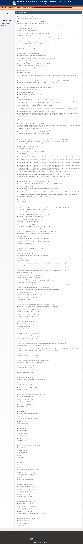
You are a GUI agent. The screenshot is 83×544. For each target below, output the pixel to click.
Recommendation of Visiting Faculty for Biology (26, 245)
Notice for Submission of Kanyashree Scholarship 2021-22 (28, 314)
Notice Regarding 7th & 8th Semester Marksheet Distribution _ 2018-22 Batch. (32, 217)
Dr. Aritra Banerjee (21, 431)
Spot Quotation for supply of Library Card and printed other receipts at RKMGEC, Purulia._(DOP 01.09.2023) (37, 179)
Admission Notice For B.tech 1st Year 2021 (25, 341)
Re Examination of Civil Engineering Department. (26, 26)
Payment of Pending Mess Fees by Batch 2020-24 (27, 135)
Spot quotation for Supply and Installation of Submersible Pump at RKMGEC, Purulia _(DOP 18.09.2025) (36, 58)
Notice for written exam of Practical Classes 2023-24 (27, 148)
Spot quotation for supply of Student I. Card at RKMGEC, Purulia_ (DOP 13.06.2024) (33, 143)
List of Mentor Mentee (22, 452)
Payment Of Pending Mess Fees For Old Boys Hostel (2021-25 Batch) (30, 67)
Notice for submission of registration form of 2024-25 (27, 97)
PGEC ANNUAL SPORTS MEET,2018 (24, 515)
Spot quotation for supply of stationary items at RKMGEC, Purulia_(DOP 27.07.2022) (33, 238)
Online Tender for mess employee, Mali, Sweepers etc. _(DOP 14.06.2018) (31, 513)
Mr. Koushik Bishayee (22, 459)
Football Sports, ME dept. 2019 (23, 403)
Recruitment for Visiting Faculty (23, 369)
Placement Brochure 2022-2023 (23, 236)
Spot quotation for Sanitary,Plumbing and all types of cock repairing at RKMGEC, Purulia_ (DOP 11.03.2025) (37, 82)
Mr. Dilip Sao (20, 425)
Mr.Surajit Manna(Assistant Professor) (25, 491)
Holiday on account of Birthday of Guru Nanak (26, 48)
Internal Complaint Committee (23, 331)
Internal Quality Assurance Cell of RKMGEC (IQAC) (27, 338)
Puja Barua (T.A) (21, 465)
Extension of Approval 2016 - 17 (23, 523)
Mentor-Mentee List (21, 285)
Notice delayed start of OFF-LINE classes (25, 186)
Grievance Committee (22, 7)
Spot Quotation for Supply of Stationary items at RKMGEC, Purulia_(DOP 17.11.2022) (33, 214)
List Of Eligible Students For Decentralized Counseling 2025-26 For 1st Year (31, 55)
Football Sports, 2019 (22, 406)
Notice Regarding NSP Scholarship (24, 367)
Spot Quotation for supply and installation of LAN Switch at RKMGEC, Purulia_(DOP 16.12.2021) (35, 304)
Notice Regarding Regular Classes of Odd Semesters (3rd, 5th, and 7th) (31, 246)
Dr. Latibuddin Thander (22, 416)
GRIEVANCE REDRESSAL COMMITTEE (25, 437)
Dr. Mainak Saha (21, 457)
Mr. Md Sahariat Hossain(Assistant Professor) (26, 498)
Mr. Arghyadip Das (21, 440)
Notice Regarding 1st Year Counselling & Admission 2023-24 (28, 184)
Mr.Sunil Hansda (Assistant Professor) (25, 510)
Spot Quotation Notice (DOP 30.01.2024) (25, 153)
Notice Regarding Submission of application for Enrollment (28, 282)
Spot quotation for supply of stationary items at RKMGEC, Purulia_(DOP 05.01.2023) (33, 211)
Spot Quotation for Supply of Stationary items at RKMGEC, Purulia (30, 216)
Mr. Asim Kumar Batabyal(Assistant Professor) (26, 501)
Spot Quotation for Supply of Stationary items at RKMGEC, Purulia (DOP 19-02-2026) (33, 41)
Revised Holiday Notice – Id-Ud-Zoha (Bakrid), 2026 (27, 30)
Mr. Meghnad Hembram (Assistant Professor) (26, 482)
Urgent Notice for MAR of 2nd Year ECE (25, 396)
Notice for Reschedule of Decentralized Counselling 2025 (28, 53)
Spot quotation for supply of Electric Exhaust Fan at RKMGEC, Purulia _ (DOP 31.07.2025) (34, 62)
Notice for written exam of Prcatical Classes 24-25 (27, 92)
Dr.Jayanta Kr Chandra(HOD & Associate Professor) (27, 474)
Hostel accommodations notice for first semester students (28, 518)
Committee (12, 7)
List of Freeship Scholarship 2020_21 (24, 358)
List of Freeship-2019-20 (22, 409)
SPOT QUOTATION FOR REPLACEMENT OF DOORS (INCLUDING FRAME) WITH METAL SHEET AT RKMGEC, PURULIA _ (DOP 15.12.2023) (44, 171)
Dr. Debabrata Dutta (21, 442)
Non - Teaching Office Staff (23, 260)
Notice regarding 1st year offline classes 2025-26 (26, 50)
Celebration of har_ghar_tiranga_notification (25, 16)
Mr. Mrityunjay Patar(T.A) (22, 464)
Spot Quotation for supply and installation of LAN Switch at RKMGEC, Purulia (32, 302)
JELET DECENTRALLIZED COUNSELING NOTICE (27, 448)
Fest (33, 7)
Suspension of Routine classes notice (24, 382)
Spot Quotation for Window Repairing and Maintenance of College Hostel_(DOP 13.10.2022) (34, 226)
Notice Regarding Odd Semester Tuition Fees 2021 (27, 297)
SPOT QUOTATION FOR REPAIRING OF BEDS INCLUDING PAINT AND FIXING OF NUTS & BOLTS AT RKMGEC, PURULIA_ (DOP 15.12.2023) (44, 174)
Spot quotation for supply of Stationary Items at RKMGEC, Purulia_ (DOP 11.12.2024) (33, 94)
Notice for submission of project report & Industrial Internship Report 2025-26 (31, 45)
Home (1, 7)
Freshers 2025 (20, 79)
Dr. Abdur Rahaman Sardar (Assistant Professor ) (27, 489)
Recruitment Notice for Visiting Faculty (25, 250)
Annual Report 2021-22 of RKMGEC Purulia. (26, 253)
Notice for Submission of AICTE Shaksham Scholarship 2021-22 (29, 311)
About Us (19, 467)
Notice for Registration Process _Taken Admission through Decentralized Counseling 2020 (34, 360)
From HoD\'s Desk (21, 296)
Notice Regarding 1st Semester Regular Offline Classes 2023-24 (29, 178)
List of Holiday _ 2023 (22, 203)
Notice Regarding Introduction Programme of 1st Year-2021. (28, 335)
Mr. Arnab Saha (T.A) (21, 462)
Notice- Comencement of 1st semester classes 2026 (27, 20)
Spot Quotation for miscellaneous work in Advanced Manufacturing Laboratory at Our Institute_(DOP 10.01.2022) (38, 289)
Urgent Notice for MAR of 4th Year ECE (25, 399)
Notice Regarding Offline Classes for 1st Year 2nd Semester (29, 277)
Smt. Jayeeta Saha (21, 435)
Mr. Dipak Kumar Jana (22, 421)
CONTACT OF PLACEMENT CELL (24, 301)
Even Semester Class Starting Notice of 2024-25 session (28, 89)
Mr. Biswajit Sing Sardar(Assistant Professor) (26, 499)
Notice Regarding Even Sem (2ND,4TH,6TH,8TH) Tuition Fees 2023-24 (30, 151)
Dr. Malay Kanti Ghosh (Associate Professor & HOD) (27, 418)
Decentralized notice (21, 447)
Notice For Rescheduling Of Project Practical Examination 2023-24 (29, 146)
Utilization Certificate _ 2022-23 (23, 72)
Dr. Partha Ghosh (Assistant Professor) (25, 494)
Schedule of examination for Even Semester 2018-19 (27, 413)
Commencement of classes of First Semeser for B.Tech (28, 469)
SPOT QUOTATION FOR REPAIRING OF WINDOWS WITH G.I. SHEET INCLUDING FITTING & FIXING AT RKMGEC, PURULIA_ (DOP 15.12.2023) (44, 173)
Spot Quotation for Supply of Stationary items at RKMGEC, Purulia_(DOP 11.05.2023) (33, 196)
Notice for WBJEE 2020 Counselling (24, 374)
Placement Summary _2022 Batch (24, 201)
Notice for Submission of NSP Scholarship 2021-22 (27, 319)
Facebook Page (3, 25)
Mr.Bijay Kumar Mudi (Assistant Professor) (25, 476)
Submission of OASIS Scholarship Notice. (25, 28)
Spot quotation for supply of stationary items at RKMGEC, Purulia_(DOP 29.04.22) (33, 255)
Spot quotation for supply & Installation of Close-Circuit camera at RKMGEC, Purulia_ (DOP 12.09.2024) (36, 111)
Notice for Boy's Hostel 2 (22, 389)
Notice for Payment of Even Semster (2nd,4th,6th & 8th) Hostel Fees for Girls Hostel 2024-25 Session (36, 84)
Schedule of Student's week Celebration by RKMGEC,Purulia (29, 294)
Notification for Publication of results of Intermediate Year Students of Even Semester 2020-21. (35, 340)
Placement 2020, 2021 (22, 268)
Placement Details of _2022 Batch (24, 199)
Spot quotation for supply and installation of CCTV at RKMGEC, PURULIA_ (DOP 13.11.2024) (34, 99)
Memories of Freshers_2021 (23, 267)
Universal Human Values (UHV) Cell (24, 328)
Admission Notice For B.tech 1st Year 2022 (25, 229)
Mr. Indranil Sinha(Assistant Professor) (25, 503)
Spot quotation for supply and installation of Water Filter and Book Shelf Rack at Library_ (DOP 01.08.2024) (37, 130)
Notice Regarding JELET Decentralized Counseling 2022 (28, 221)
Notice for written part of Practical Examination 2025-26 (27, 46)
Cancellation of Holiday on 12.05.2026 (24, 35)
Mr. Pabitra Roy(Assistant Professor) (24, 484)
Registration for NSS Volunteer (23, 386)
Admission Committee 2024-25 (23, 116)
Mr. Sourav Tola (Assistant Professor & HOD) (26, 472)
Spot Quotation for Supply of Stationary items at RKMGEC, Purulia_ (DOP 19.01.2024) (33, 155)
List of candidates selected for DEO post (25, 377)
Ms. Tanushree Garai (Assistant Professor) (25, 486)
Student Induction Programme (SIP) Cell (25, 326)
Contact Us (31, 538)
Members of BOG (21, 353)
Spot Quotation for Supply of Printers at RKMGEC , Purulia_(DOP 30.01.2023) (32, 209)
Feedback (31, 539)
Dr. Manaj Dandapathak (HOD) (23, 323)
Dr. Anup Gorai (20, 460)
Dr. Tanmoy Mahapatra (22, 430)
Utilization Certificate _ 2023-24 (23, 70)
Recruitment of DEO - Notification (24, 401)
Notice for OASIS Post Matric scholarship (25, 372)
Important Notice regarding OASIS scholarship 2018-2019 (28, 445)
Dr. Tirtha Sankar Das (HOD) (23, 450)
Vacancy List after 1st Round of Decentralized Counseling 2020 (29, 362)
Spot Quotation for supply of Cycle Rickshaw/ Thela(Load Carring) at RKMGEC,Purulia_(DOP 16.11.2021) (37, 306)
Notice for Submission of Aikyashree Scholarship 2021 (27, 318)
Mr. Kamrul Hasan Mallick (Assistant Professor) (26, 481)
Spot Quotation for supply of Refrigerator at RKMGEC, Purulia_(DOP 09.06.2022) (32, 251)
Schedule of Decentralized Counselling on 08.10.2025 (27, 51)
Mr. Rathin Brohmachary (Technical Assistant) (26, 511)
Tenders (4, 7)
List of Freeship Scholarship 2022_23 (24, 212)
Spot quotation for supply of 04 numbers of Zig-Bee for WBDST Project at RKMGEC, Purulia (34, 190)
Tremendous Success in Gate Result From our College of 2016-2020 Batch (31, 379)
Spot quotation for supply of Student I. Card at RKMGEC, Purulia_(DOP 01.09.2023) (33, 181)
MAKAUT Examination (4, 28)
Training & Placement (29, 7)
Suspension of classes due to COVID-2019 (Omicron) (27, 292)
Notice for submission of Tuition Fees (24, 392)
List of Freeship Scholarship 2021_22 (24, 299)
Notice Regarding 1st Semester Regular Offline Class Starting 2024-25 (30, 123)
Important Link (8, 7)
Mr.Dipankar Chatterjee (22, 477)
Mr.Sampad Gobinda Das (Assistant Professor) (26, 506)
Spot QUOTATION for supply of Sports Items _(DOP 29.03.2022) (29, 275)
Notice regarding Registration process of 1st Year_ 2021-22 (28, 336)
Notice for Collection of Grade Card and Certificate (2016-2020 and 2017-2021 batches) (33, 287)
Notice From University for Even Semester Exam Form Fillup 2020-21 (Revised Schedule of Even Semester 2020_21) (39, 350)
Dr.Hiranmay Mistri (21, 455)
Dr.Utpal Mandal (21, 438)
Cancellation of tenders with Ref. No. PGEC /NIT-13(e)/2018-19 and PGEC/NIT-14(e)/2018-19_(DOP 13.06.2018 (38, 516)
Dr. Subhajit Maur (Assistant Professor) (25, 479)
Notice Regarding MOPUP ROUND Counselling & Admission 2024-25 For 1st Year (32, 128)
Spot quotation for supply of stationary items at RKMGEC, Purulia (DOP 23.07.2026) (32, 23)
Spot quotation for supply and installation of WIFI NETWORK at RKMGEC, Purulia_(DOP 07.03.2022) (36, 279)
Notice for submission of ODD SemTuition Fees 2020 (27, 357)
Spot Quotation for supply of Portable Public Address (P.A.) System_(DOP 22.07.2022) (33, 241)
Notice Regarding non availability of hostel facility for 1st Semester (29, 18)
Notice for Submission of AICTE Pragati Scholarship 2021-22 (29, 309)
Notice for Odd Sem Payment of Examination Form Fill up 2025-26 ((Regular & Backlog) (33, 37)
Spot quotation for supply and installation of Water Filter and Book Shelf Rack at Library (33, 131)
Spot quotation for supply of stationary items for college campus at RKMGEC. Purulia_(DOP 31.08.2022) (36, 231)
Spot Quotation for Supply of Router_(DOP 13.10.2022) (28, 224)
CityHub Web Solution (40, 542)
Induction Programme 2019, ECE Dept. (25, 404)
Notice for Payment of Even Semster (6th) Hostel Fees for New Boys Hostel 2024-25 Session (34, 85)
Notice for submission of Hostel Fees (24, 391)
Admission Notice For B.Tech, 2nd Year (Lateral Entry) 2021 (28, 333)
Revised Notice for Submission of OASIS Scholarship (27, 352)
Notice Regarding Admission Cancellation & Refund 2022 (28, 219)
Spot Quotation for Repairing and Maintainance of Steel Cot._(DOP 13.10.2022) (32, 228)
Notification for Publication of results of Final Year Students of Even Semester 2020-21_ (33, 345)
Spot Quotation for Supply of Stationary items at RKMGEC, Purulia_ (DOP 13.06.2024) (33, 144)
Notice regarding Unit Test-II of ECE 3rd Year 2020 (27, 387)
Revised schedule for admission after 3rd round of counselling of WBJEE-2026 (31, 21)
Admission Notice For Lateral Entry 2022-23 (26, 243)
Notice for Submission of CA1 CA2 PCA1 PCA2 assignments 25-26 (30, 65)
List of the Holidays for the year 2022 (24, 272)
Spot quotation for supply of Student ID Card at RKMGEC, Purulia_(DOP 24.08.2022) (33, 233)
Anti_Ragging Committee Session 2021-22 (25, 321)
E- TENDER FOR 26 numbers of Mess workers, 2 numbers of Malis (30, 43)
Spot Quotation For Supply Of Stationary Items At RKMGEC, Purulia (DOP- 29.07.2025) (33, 63)
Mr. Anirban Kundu (21, 428)
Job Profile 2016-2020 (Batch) (23, 375)
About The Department (22, 411)
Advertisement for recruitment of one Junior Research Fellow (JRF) (30, 414)
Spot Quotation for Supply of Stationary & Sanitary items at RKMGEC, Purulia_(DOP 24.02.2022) (35, 280)
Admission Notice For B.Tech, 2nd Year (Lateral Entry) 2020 (28, 355)
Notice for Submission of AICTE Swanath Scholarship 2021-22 (29, 313)
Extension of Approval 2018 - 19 (23, 520)
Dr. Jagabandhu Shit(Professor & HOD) (25, 496)
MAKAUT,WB (3, 27)
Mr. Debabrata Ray (24, 426)
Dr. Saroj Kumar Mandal (22, 423)
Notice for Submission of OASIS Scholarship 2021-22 (27, 316)
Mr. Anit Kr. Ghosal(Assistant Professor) (25, 493)
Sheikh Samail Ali (21, 443)
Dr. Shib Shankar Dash (22, 433)
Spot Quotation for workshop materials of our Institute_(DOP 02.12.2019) (31, 394)
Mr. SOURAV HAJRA (22, 420)
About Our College (21, 525)
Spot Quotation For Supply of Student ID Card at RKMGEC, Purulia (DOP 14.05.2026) (33, 33)
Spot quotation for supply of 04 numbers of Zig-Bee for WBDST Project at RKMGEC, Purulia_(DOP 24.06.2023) (37, 188)
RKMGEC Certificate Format (5, 23)
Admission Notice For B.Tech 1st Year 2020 (25, 365)
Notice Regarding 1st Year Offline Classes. (25, 223)
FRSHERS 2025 (20, 77)
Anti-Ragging (16, 7)
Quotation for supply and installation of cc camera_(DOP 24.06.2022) (30, 248)
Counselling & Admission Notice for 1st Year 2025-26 (27, 60)
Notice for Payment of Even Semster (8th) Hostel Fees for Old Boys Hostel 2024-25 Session (34, 87)
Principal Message (21, 408)
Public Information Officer (22, 258)
